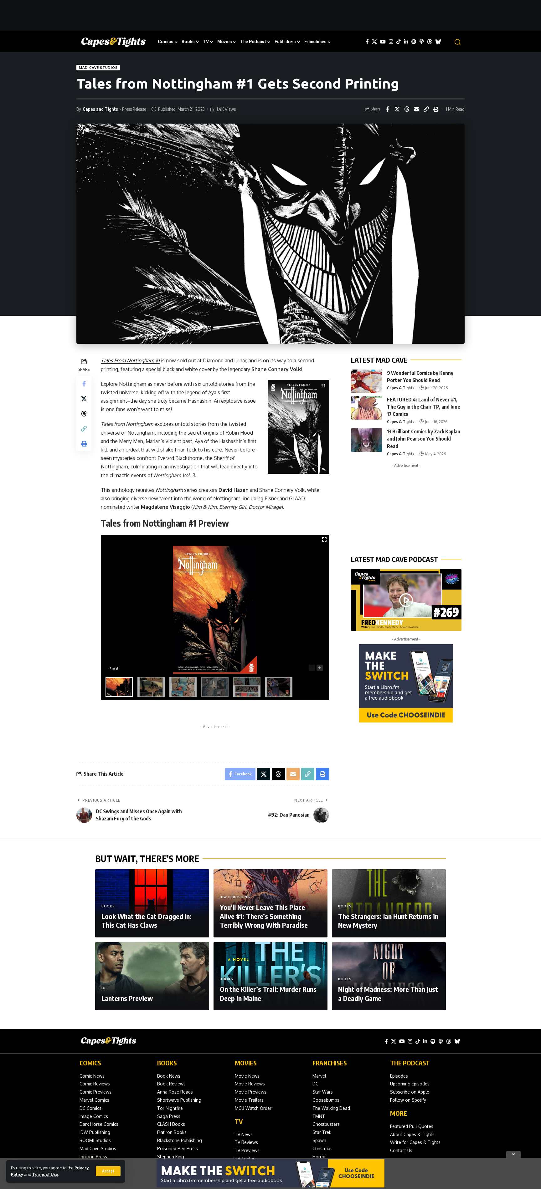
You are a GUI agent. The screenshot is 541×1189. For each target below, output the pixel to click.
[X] (374, 42)
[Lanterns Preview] (152, 976)
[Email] (416, 109)
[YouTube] (383, 42)
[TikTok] (398, 42)
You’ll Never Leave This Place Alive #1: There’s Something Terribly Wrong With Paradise (264, 916)
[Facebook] (367, 42)
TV (239, 1121)
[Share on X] (397, 109)
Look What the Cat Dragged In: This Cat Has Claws (146, 921)
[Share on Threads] (406, 109)
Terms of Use (45, 1174)
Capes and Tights (100, 109)
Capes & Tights (400, 387)
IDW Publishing (235, 897)
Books (108, 906)
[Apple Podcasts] (421, 42)
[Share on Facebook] (387, 109)
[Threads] (429, 42)
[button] (108, 1171)
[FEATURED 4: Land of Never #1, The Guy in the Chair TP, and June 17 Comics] (366, 408)
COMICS (90, 1063)
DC (103, 988)
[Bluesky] (438, 42)
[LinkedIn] (406, 42)
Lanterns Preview (127, 998)
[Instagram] (391, 42)
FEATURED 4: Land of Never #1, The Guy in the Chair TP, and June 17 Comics (423, 406)
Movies (246, 1063)
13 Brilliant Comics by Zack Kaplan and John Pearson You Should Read (423, 439)
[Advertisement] (270, 14)
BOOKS (167, 1063)
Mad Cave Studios (98, 67)
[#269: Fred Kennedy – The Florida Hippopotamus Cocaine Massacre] (406, 600)
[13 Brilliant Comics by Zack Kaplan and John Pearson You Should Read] (366, 440)
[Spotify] (414, 42)
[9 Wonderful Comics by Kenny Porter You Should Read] (366, 381)
